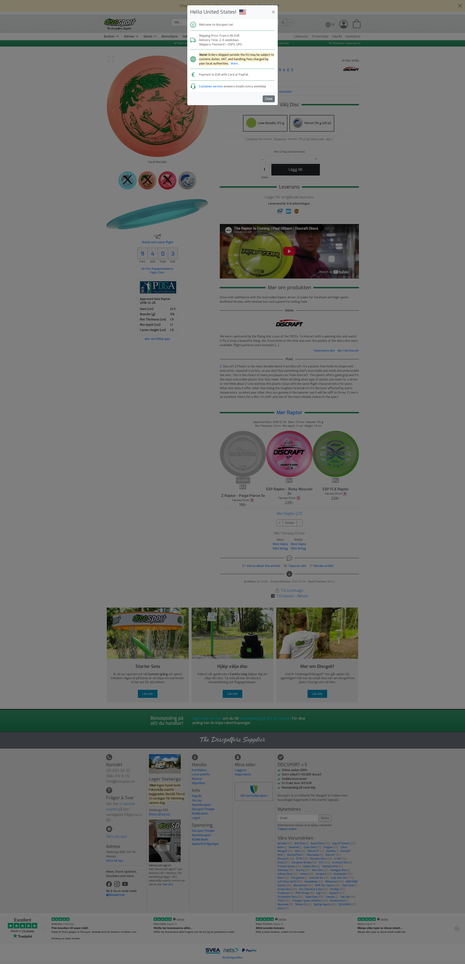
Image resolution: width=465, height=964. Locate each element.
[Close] (273, 12)
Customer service (211, 86)
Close (268, 99)
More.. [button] (235, 63)
